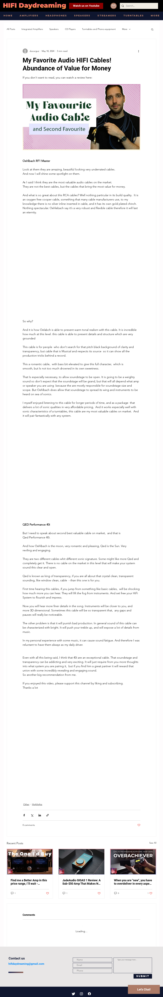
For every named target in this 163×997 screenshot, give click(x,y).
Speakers (54, 29)
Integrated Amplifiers (32, 29)
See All (152, 842)
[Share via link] (47, 815)
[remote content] (81, 267)
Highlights (37, 804)
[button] (152, 29)
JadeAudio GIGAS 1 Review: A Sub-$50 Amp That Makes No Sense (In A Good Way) (81, 882)
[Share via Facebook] (24, 815)
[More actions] (138, 51)
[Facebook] (89, 991)
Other (26, 804)
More (124, 29)
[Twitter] (73, 991)
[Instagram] (81, 991)
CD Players (70, 29)
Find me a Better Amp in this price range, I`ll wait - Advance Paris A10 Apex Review (29, 882)
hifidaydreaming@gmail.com (26, 961)
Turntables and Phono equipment (99, 29)
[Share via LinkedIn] (39, 815)
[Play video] (81, 117)
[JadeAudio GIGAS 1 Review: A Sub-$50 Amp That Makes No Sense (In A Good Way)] (82, 862)
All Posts (11, 29)
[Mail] (113, 6)
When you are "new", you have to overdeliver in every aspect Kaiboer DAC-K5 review (133, 882)
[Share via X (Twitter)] (31, 815)
